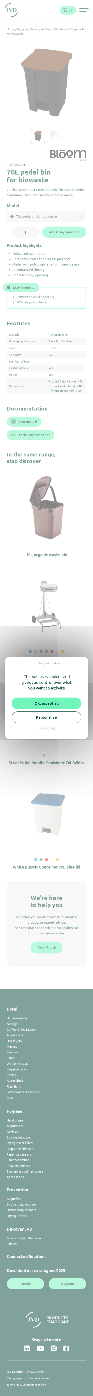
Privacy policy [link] (47, 728)
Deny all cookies (49, 663)
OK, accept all (47, 703)
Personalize (46, 717)
